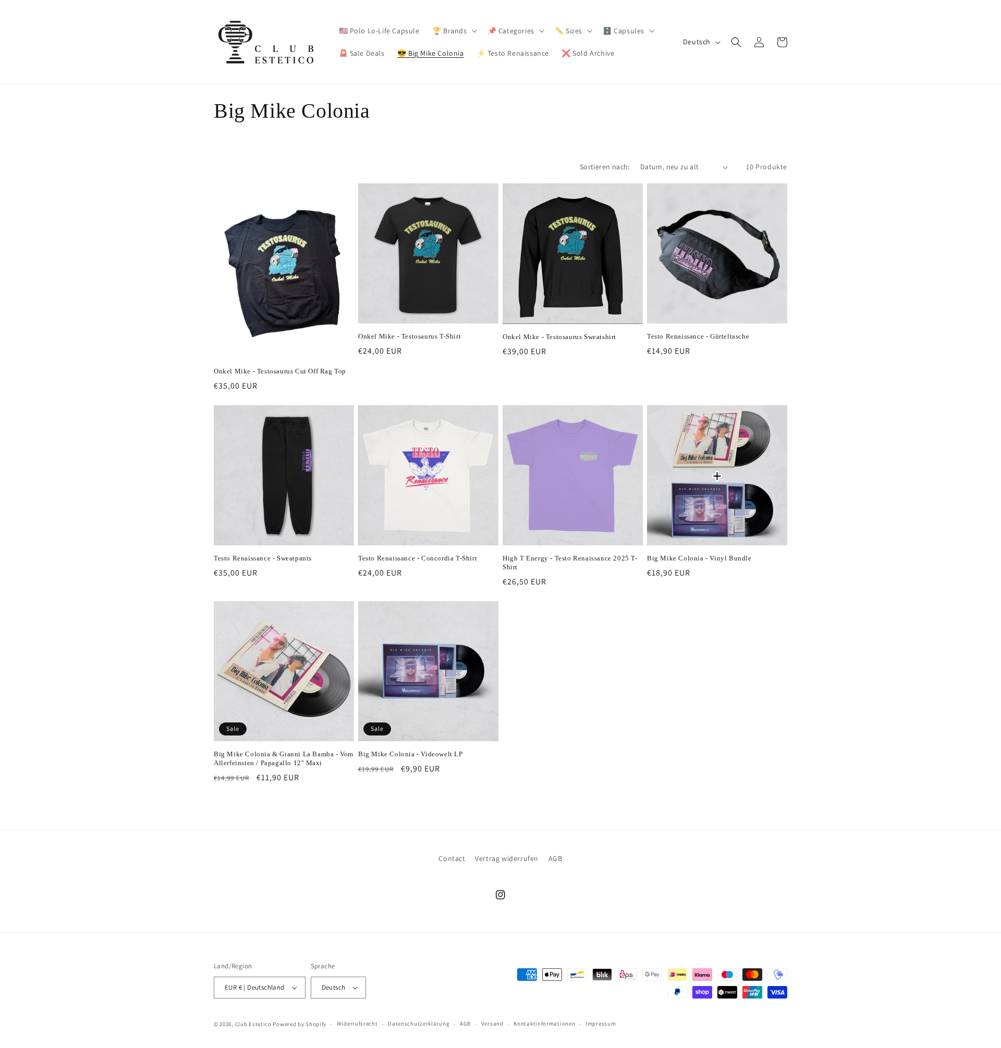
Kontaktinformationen (544, 1023)
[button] (453, 31)
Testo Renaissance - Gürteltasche (698, 336)
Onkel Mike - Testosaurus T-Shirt (409, 336)
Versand (492, 1023)
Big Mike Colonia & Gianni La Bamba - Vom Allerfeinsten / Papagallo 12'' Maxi (283, 758)
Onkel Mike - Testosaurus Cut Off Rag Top (280, 371)
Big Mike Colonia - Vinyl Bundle (699, 558)
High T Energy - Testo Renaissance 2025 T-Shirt (570, 562)
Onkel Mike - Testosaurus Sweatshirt (559, 337)
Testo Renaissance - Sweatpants (263, 558)
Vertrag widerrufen (507, 858)
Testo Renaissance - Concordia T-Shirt (417, 558)
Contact (451, 858)
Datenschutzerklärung (418, 1023)
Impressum (600, 1023)
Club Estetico (253, 1024)
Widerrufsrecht (357, 1023)
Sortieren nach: (605, 166)
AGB (555, 858)
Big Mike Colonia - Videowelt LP (410, 754)
